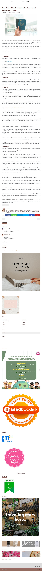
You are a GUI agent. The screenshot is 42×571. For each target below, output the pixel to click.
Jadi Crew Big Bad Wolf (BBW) (27, 558)
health (4, 324)
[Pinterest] (37, 215)
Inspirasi (24, 319)
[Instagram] (3, 247)
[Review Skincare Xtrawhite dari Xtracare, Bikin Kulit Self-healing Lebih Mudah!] (31, 546)
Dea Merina (26, 1)
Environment (5, 319)
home (24, 324)
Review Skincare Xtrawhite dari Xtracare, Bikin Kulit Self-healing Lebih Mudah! (30, 548)
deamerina (8, 208)
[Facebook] (35, 566)
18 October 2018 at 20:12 (9, 238)
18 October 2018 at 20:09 (9, 231)
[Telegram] (20, 215)
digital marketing (6, 320)
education (24, 320)
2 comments (18, 12)
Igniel (39, 569)
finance (24, 322)
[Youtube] (4, 247)
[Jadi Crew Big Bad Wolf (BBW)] (31, 556)
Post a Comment (5, 241)
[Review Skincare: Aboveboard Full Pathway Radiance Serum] (11, 546)
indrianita (6, 228)
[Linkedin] (32, 215)
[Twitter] (26, 215)
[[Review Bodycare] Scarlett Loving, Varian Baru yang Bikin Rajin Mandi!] (11, 556)
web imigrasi (9, 61)
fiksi (3, 322)
